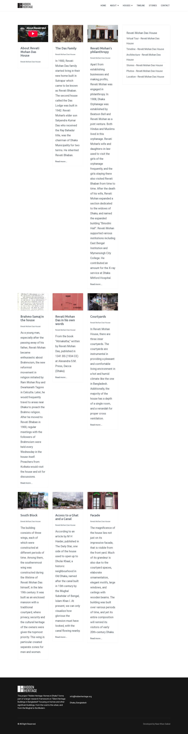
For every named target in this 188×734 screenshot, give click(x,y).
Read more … (61, 161)
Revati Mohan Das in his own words (65, 320)
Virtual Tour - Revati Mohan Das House (143, 41)
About (113, 5)
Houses (126, 5)
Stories (153, 5)
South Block (29, 515)
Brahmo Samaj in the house (32, 318)
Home (103, 5)
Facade (95, 515)
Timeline (141, 5)
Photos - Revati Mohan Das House (144, 71)
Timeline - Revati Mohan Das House (145, 49)
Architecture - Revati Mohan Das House (143, 57)
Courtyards (98, 316)
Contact (165, 5)
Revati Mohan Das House (30, 62)
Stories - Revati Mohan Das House (144, 65)
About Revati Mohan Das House (30, 51)
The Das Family (65, 48)
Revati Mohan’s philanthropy (101, 50)
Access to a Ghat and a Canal (66, 517)
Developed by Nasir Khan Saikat (156, 724)
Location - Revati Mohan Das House (145, 76)
